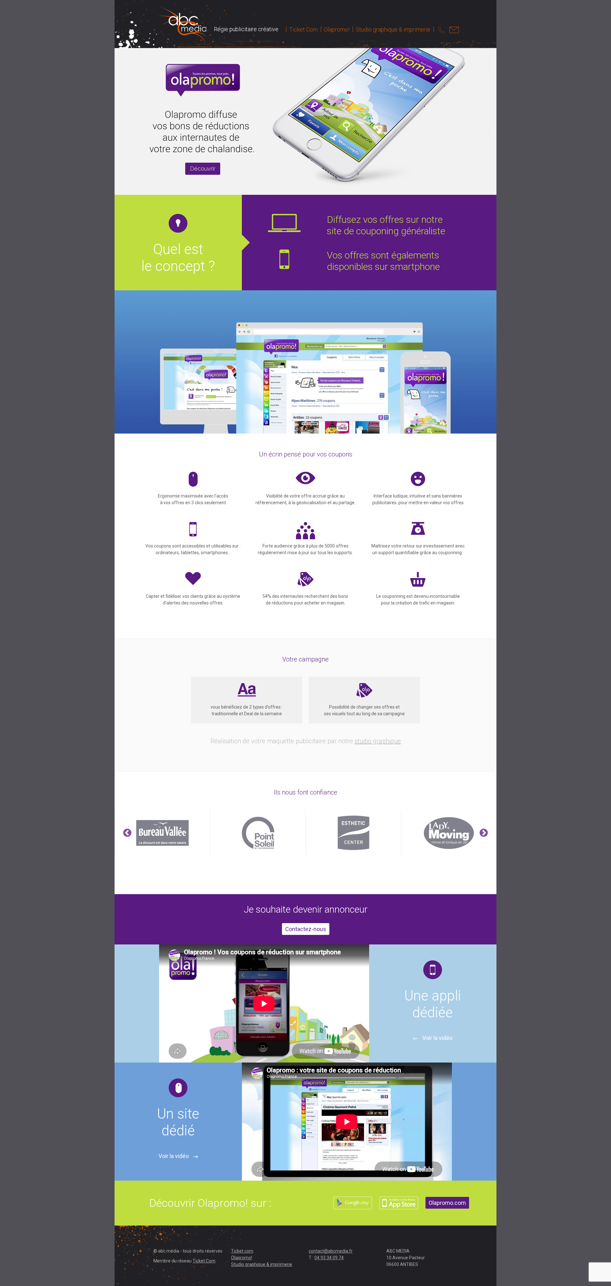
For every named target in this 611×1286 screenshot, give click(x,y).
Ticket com (242, 1251)
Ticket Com (303, 29)
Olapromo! (336, 29)
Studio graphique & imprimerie (393, 29)
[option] (305, 833)
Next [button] (483, 833)
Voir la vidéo (437, 1038)
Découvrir (202, 168)
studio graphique (378, 741)
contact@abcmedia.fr (331, 1251)
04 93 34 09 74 (329, 1257)
